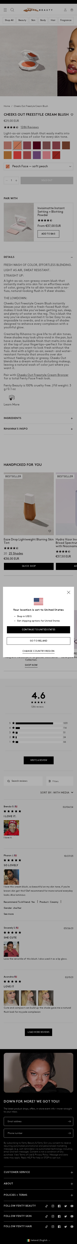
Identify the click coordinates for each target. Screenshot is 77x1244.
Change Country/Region (38, 651)
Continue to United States (38, 630)
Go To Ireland (38, 641)
